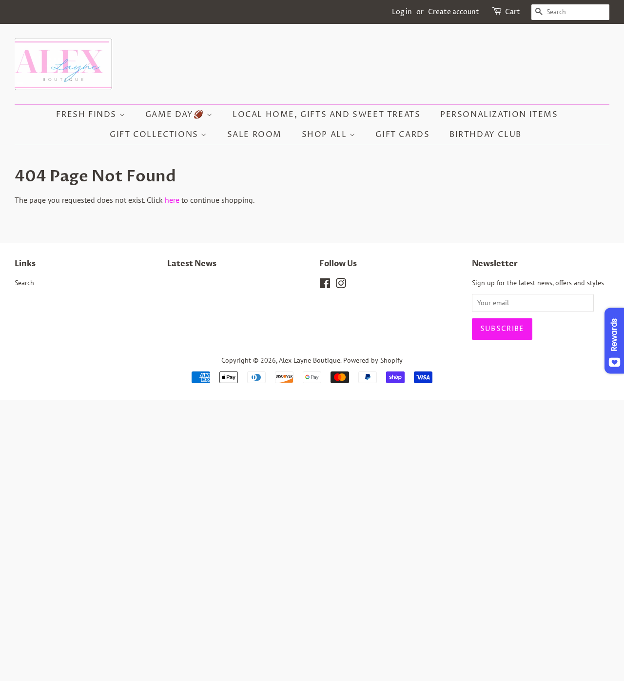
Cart (512, 12)
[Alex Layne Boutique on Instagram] (340, 285)
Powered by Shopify (373, 360)
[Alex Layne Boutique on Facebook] (325, 285)
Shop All (326, 134)
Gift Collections (155, 134)
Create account (453, 12)
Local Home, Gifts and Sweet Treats (326, 114)
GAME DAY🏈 (176, 114)
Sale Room (254, 134)
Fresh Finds (87, 114)
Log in (402, 12)
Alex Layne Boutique (309, 360)
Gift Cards (402, 134)
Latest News (191, 263)
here (172, 200)
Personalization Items (499, 114)
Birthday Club (485, 134)
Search (24, 282)
